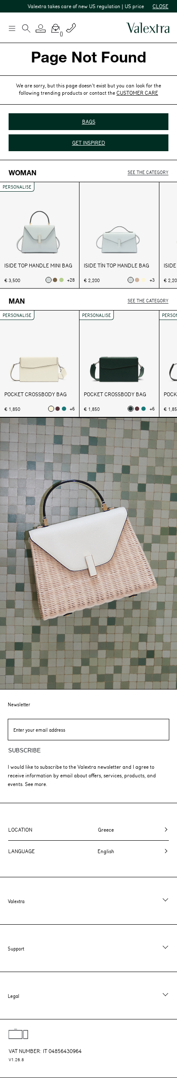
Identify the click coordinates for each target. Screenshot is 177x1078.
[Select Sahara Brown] (137, 280)
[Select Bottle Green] (64, 409)
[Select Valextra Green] (130, 409)
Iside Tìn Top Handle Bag (116, 265)
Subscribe (24, 750)
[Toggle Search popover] (26, 29)
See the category (148, 172)
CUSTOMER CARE (137, 92)
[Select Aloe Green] (61, 280)
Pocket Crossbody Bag (35, 394)
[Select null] (48, 280)
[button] (41, 28)
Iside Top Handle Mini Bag (38, 265)
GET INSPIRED (88, 142)
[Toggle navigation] (11, 28)
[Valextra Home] (147, 28)
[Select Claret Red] (57, 409)
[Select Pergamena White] (143, 280)
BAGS (88, 121)
